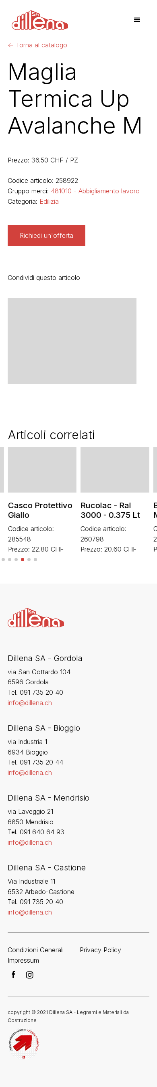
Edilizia (49, 201)
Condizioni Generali (36, 950)
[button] (137, 20)
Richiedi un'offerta (46, 235)
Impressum (23, 960)
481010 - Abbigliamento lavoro (95, 191)
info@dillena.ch (30, 703)
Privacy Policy (100, 950)
